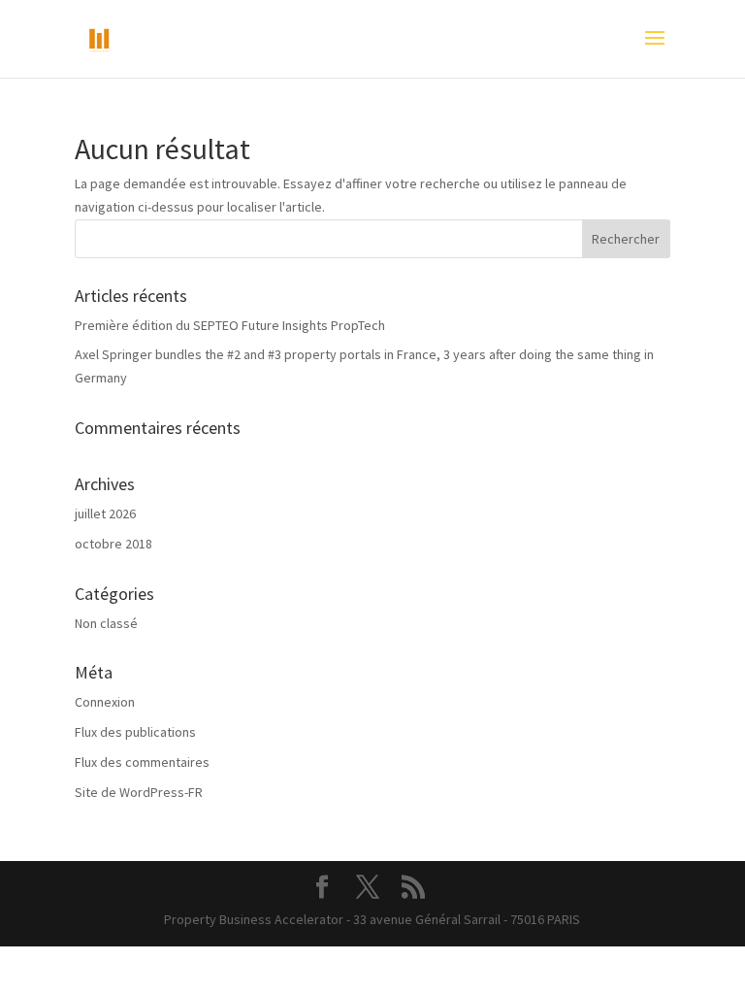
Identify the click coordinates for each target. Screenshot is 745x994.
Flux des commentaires (142, 762)
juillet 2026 (105, 513)
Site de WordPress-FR (139, 792)
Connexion (105, 702)
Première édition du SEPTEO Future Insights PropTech (230, 325)
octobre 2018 (113, 543)
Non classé (106, 623)
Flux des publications (135, 732)
